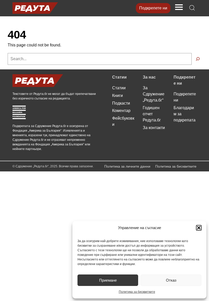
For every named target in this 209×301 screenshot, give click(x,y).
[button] (198, 227)
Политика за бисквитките (137, 292)
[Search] (197, 59)
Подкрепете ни (153, 8)
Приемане (108, 280)
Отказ (171, 280)
